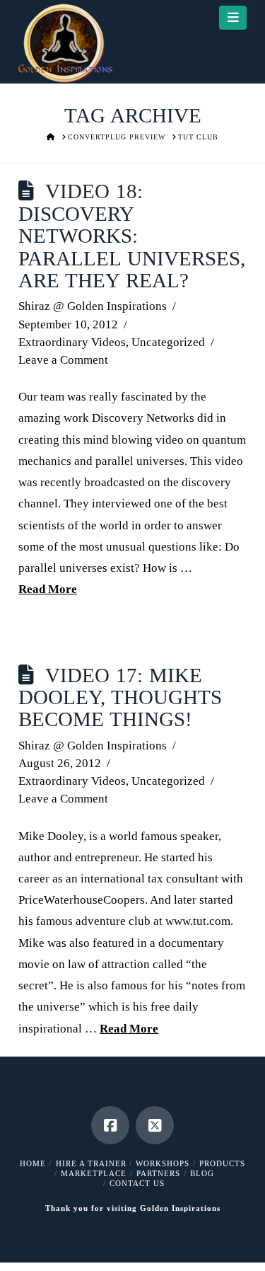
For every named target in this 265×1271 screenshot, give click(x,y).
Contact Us (137, 1183)
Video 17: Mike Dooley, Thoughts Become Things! (120, 698)
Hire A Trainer (91, 1163)
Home (33, 1163)
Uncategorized (168, 342)
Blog (202, 1173)
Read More (47, 589)
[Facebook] (110, 1125)
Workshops (162, 1163)
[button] (233, 18)
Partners (158, 1173)
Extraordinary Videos (72, 342)
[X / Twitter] (155, 1125)
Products (222, 1163)
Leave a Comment (63, 360)
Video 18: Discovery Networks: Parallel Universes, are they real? (131, 236)
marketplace (93, 1173)
